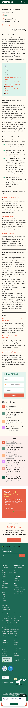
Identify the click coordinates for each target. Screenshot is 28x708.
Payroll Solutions (5, 607)
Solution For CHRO (18, 567)
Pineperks (16, 631)
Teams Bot (16, 650)
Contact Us (4, 651)
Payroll (3, 578)
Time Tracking (5, 605)
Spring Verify (16, 638)
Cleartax (16, 642)
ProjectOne (4, 589)
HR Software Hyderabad (7, 624)
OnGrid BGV (16, 629)
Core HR (4, 569)
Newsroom (4, 646)
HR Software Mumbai (6, 616)
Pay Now (5, 677)
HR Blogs (16, 615)
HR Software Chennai (6, 622)
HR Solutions (5, 603)
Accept (14, 703)
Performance (5, 583)
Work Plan (16, 653)
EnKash (15, 635)
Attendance (4, 576)
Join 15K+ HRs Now (14, 540)
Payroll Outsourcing (6, 609)
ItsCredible (16, 627)
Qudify (15, 644)
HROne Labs (17, 576)
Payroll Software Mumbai (7, 627)
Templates (16, 622)
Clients (3, 649)
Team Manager (17, 569)
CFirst (15, 637)
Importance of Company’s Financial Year (12, 85)
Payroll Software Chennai (7, 633)
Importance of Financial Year (13, 82)
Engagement (5, 587)
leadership (4, 655)
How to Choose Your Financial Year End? (13, 89)
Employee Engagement (19, 587)
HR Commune (17, 616)
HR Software (5, 567)
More (3, 592)
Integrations (4, 602)
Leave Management (18, 593)
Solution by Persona (19, 565)
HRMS (15, 585)
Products (4, 565)
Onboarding (16, 655)
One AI (3, 596)
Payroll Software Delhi (7, 631)
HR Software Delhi (6, 620)
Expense (15, 25)
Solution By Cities (6, 613)
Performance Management (19, 589)
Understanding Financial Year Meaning (13, 78)
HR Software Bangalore (7, 618)
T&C (16, 695)
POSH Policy (13, 695)
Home (3, 6)
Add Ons (4, 600)
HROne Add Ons (18, 648)
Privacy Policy (11, 700)
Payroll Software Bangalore (8, 629)
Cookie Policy (5, 700)
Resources (16, 613)
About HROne (5, 642)
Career (3, 644)
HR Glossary (7, 6)
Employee (16, 570)
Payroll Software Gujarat (7, 626)
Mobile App (16, 580)
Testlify (15, 633)
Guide (15, 583)
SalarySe (16, 640)
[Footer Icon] (16, 660)
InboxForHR (17, 578)
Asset (3, 585)
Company (4, 640)
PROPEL (4, 594)
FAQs (6, 93)
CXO (15, 572)
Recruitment (4, 570)
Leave (3, 598)
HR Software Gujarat (6, 615)
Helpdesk (4, 581)
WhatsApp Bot (17, 651)
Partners (4, 653)
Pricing (3, 648)
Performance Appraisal (19, 591)
